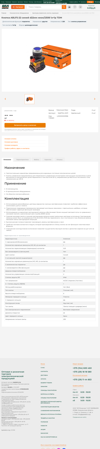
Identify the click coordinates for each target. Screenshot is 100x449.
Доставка (20, 2)
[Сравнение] (69, 7)
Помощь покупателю (49, 390)
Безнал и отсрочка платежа (51, 414)
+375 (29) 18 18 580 (82, 372)
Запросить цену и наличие (25, 125)
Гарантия (44, 386)
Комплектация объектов (50, 407)
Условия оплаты (10, 139)
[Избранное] (75, 7)
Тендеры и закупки (48, 418)
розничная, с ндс (10, 110)
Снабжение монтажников (50, 410)
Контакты (83, 2)
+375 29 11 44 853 (61, 3)
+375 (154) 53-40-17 (23, 414)
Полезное (8, 2)
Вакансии (44, 433)
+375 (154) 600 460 (82, 368)
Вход (90, 2)
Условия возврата (11, 145)
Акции (43, 429)
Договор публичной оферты (51, 401)
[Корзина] (80, 7)
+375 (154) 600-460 (16, 419)
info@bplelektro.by (7, 403)
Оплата (26, 2)
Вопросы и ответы (47, 394)
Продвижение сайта (79, 417)
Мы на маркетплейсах (49, 437)
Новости (14, 2)
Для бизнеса (38, 2)
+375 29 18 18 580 (49, 2)
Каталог (19, 7)
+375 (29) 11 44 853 (82, 379)
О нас (2, 2)
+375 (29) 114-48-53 (24, 402)
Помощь (31, 2)
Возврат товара (46, 382)
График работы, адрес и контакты (16, 148)
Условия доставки (11, 142)
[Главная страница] (5, 7)
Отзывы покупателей (48, 398)
